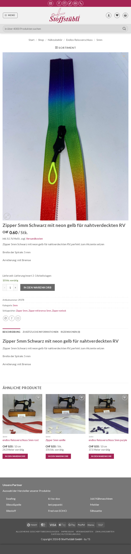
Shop (41, 39)
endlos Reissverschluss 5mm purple (108, 440)
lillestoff (11, 510)
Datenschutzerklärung (66, 534)
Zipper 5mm (22, 310)
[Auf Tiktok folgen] (70, 3)
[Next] (128, 429)
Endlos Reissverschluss (79, 39)
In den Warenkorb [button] (15, 456)
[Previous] (2, 429)
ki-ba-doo (54, 498)
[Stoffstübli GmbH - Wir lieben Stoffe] (64, 15)
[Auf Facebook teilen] (12, 318)
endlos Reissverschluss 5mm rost (21, 440)
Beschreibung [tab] (11, 331)
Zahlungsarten (104, 531)
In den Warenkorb (37, 287)
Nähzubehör (55, 39)
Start (31, 39)
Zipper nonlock (59, 310)
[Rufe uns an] (80, 3)
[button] (50, 3)
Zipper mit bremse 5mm (39, 310)
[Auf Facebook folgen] (59, 3)
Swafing (11, 498)
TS (88, 539)
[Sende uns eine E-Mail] (75, 3)
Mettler (94, 504)
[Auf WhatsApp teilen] (6, 318)
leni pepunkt (55, 504)
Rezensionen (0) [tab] (70, 331)
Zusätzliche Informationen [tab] (40, 331)
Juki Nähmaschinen (101, 498)
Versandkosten (34, 238)
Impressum (67, 531)
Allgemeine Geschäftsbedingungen (37, 531)
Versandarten (84, 531)
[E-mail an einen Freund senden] (18, 318)
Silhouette (96, 510)
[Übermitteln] (124, 28)
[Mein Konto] (108, 15)
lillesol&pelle (13, 504)
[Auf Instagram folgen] (64, 3)
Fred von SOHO (57, 510)
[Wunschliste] (117, 15)
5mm (99, 39)
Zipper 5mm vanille (56, 440)
